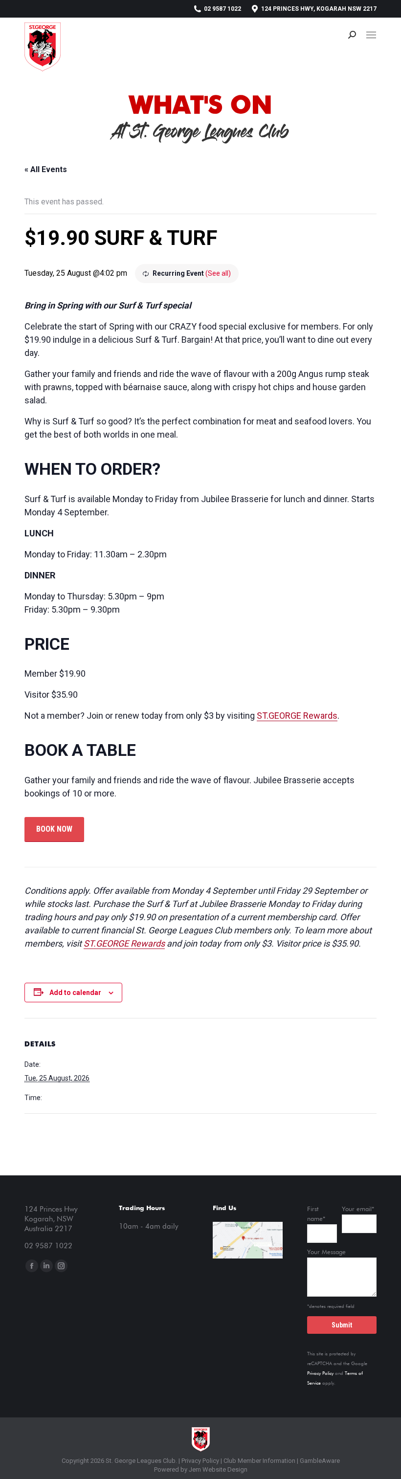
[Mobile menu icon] (371, 35)
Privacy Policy (320, 1373)
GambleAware (320, 1460)
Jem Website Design (218, 1469)
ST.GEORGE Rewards (297, 715)
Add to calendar (75, 992)
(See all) (218, 273)
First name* (316, 1214)
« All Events (45, 169)
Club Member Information (258, 1460)
